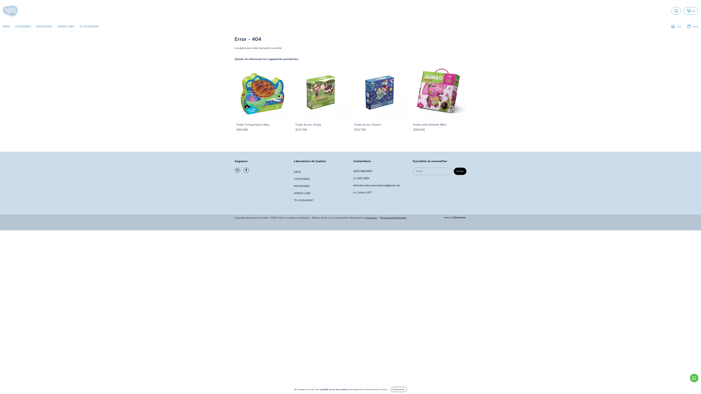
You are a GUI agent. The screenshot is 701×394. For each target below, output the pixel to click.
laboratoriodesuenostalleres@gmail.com (376, 185)
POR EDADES (44, 26)
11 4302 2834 (361, 178)
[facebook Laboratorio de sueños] (246, 170)
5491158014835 (362, 171)
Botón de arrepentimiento (393, 217)
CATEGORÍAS (23, 26)
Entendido (399, 389)
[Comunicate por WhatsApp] (694, 378)
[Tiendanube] (455, 218)
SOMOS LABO (66, 26)
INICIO (6, 26)
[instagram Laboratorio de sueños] (237, 170)
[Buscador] (676, 11)
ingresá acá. (371, 217)
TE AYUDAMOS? (89, 26)
